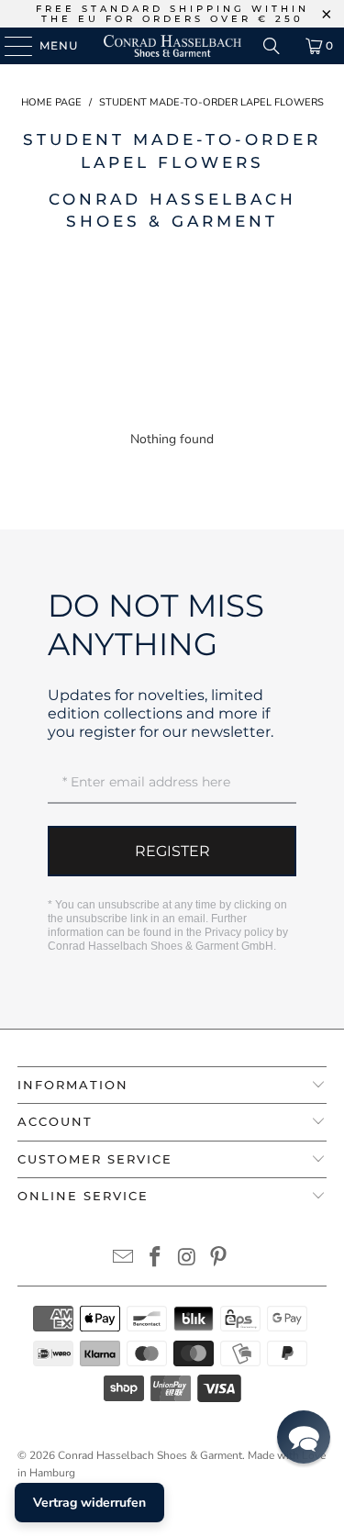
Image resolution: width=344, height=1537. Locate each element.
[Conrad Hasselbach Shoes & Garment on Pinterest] (219, 1259)
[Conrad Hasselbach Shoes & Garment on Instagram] (187, 1259)
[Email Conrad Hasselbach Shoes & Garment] (124, 1259)
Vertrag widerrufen (89, 1502)
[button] (303, 1437)
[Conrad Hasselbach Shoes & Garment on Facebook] (155, 1259)
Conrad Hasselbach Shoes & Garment (150, 1455)
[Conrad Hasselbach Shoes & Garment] (172, 46)
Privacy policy (239, 932)
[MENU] (9, 46)
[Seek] (271, 46)
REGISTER (172, 851)
